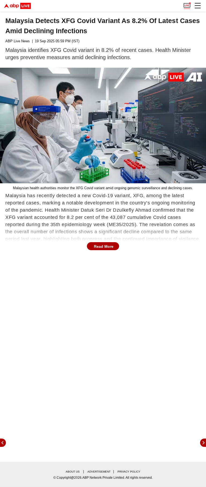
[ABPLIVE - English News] (17, 6)
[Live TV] (187, 4)
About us (73, 471)
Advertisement (99, 471)
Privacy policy (128, 471)
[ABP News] (203, 443)
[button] (198, 5)
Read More (103, 246)
